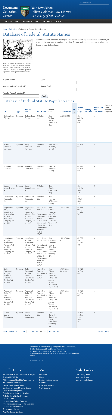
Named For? (46, 86)
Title (5, 112)
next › (100, 331)
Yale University (7, 348)
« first (5, 331)
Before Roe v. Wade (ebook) (14, 385)
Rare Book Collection (47, 385)
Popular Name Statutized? (14, 93)
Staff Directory (45, 388)
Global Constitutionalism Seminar (16, 393)
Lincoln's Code (8, 399)
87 (29, 331)
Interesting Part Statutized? (14, 86)
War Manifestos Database (13, 412)
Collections (13, 29)
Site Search (47, 21)
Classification (65, 112)
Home (5, 29)
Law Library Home (30, 21)
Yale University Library (85, 380)
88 (33, 331)
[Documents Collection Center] (37, 18)
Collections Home (10, 21)
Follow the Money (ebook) (13, 391)
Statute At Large (80, 109)
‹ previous (13, 331)
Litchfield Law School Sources (15, 401)
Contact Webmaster (57, 349)
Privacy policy (71, 346)
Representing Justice (11, 409)
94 (58, 331)
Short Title (41, 112)
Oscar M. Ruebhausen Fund (61, 353)
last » (107, 331)
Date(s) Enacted (88, 111)
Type (43, 79)
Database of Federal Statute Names (17, 388)
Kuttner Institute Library (48, 380)
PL (74, 110)
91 (45, 331)
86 (24, 331)
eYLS (58, 21)
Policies (42, 383)
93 (54, 331)
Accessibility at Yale (36, 360)
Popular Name (9, 79)
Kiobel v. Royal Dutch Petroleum (15, 396)
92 (50, 331)
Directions (43, 375)
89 (37, 331)
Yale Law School (82, 377)
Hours (41, 377)
